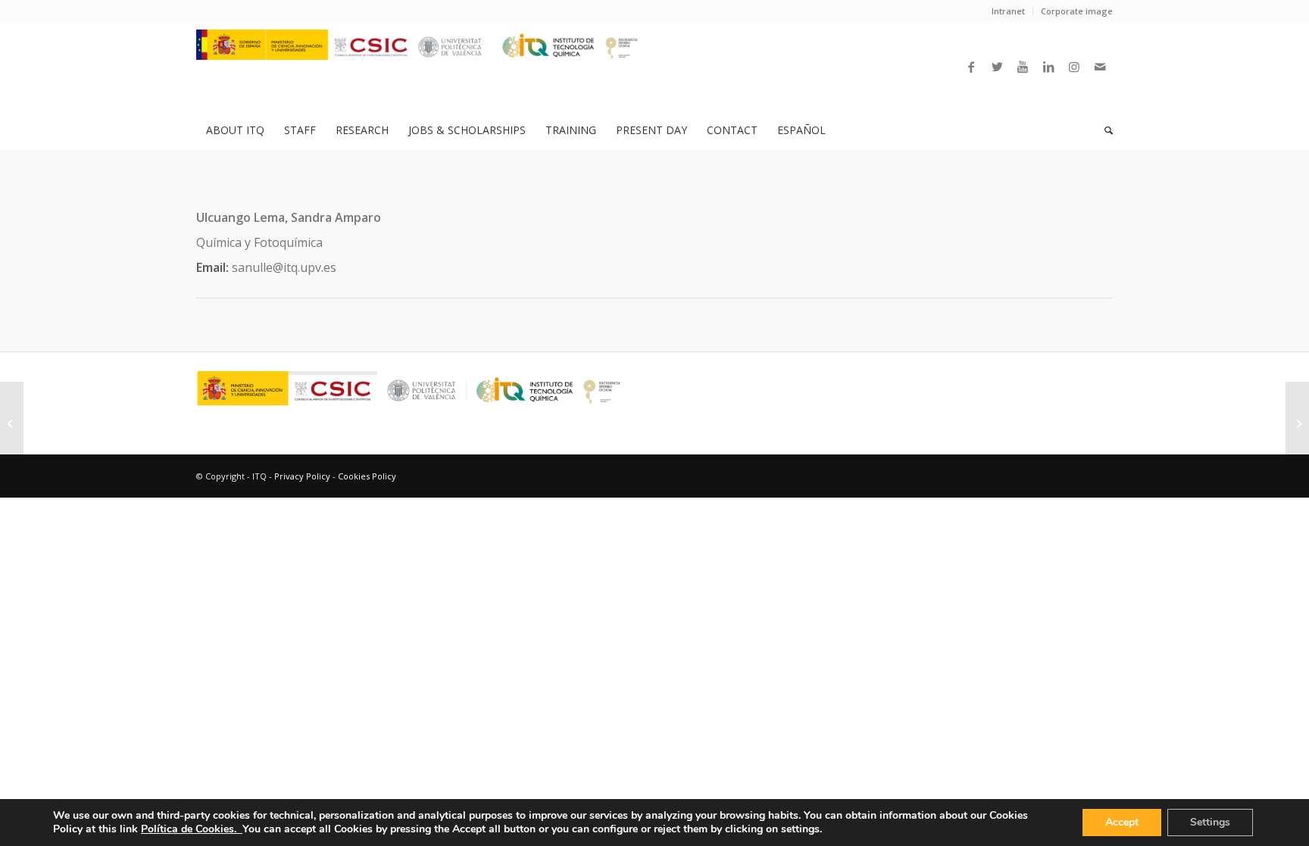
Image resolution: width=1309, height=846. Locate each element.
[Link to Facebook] (971, 66)
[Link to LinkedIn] (1048, 66)
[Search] (1104, 130)
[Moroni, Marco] (11, 423)
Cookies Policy (367, 476)
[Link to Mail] (1100, 66)
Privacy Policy (302, 476)
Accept (1122, 822)
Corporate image (1077, 11)
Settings (1210, 822)
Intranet (1008, 11)
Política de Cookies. (191, 829)
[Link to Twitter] (997, 66)
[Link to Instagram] (1074, 66)
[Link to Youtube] (1022, 66)
